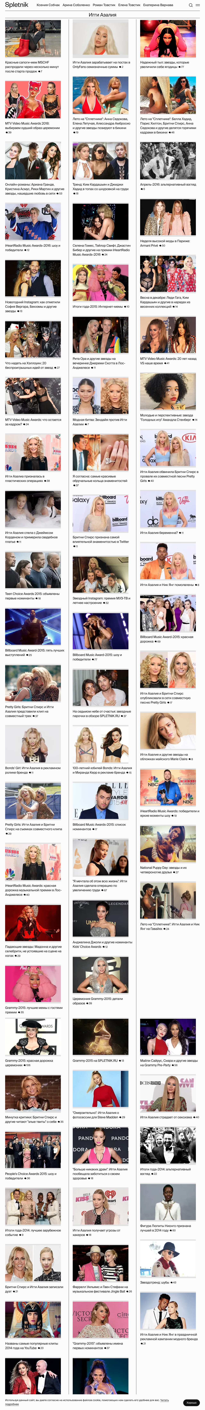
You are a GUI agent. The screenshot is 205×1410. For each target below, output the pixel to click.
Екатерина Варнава (158, 5)
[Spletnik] (16, 5)
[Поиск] (191, 5)
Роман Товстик (104, 5)
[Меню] (198, 5)
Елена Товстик (129, 5)
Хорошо (192, 1402)
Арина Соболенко (76, 5)
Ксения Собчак (48, 5)
